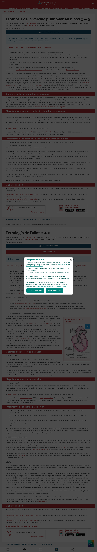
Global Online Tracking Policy (34, 266)
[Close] (71, 260)
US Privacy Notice (62, 264)
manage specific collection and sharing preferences (51, 286)
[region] (48, 276)
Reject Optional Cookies (54, 290)
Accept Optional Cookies (35, 290)
